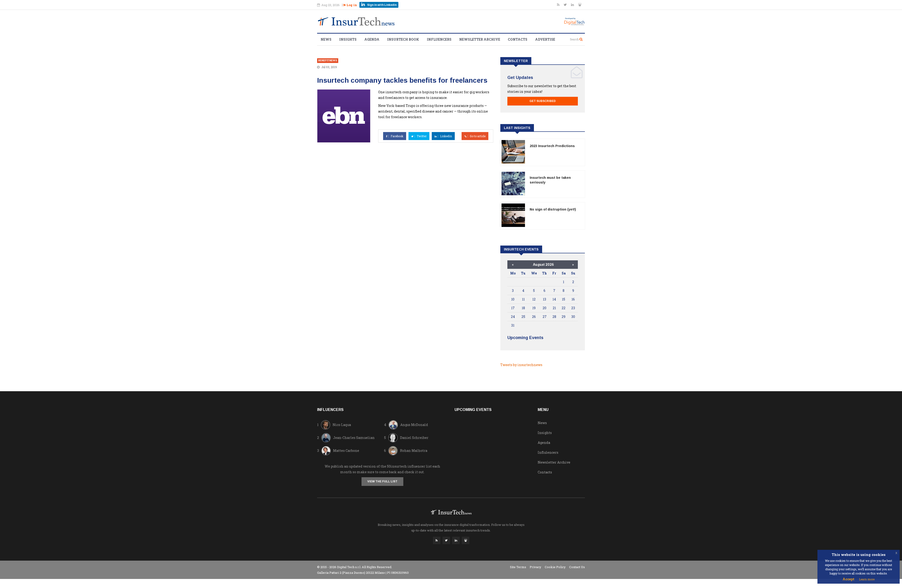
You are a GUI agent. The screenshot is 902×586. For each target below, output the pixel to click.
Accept (848, 579)
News (326, 39)
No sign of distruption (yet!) (553, 209)
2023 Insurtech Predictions (552, 146)
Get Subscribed (542, 101)
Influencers (439, 39)
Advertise (545, 39)
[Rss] (558, 4)
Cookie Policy (555, 567)
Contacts (517, 39)
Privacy (535, 567)
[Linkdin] (573, 4)
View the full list (382, 481)
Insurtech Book (403, 39)
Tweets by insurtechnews (521, 365)
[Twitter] (566, 4)
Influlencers (548, 452)
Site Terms (518, 567)
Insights (348, 39)
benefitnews (327, 60)
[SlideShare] (579, 4)
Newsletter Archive (479, 39)
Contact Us (577, 567)
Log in (351, 5)
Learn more (867, 579)
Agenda (371, 39)
